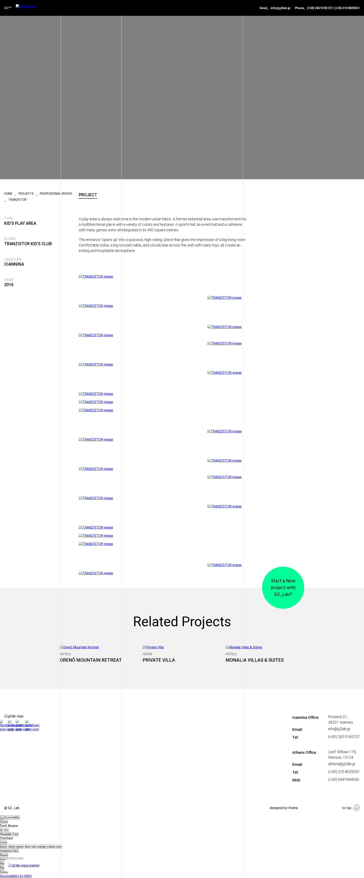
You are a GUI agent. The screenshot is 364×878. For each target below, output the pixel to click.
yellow (51, 846)
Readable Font (9, 834)
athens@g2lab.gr (342, 764)
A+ (6, 830)
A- (1, 830)
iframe (293, 808)
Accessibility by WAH (16, 876)
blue (27, 846)
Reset (4, 855)
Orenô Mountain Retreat (91, 660)
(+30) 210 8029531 (347, 8)
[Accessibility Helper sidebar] (10, 817)
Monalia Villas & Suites (255, 660)
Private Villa (159, 660)
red (34, 846)
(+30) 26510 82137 (319, 8)
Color (3, 842)
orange (41, 846)
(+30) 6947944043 (343, 779)
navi (59, 846)
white (12, 846)
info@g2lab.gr (280, 8)
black (3, 846)
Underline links (9, 850)
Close (3, 821)
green (20, 846)
